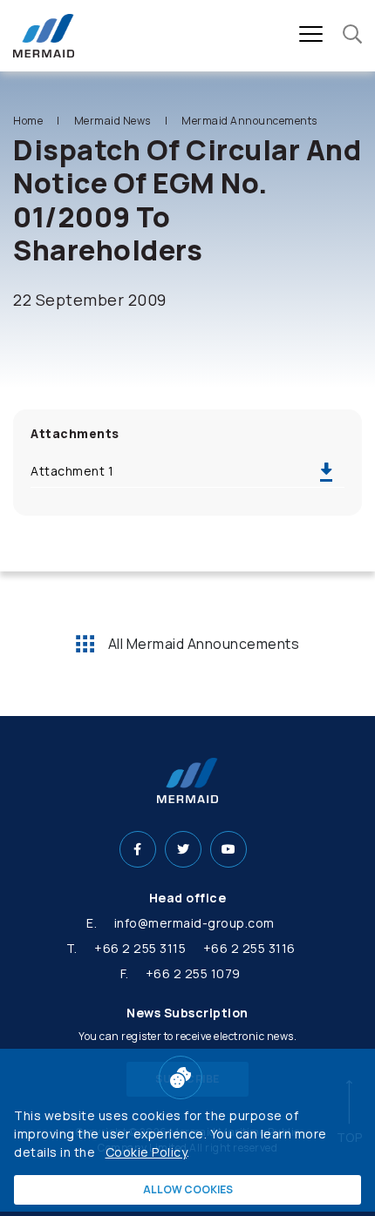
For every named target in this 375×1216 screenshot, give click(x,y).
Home (28, 120)
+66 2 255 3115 (140, 948)
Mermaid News (112, 120)
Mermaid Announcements (249, 120)
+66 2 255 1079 (193, 973)
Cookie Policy (147, 1152)
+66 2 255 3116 (249, 948)
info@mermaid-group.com (194, 923)
